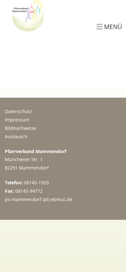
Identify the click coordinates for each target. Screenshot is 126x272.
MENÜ (113, 27)
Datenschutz (18, 111)
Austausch (16, 136)
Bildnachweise (20, 128)
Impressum (17, 120)
